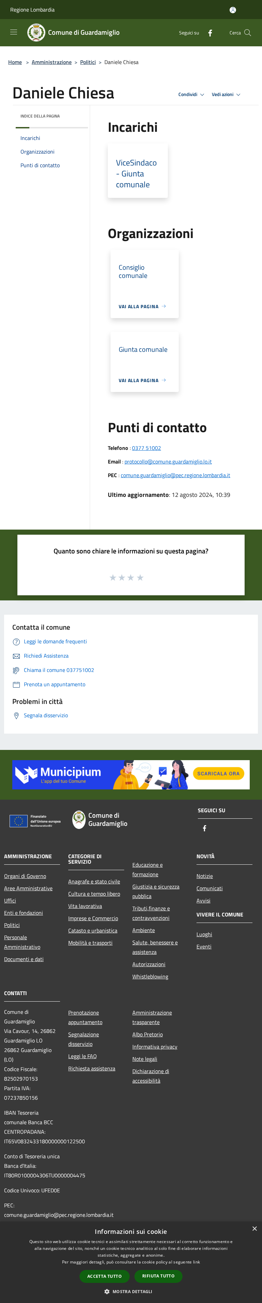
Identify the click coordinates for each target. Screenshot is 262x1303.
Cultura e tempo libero (94, 894)
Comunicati (209, 888)
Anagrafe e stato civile (94, 881)
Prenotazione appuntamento (85, 1017)
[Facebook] (207, 32)
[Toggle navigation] (14, 32)
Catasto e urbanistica (92, 930)
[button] (131, 1291)
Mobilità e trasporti (90, 943)
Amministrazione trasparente (152, 1017)
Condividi (188, 94)
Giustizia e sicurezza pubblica (155, 891)
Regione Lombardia (32, 9)
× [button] (254, 1228)
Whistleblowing (150, 976)
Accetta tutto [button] (104, 1276)
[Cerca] (248, 33)
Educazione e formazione (147, 869)
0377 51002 (146, 448)
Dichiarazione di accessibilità (150, 1076)
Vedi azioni (223, 94)
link (196, 1262)
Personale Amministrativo (22, 942)
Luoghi (204, 934)
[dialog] (131, 1262)
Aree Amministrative (28, 888)
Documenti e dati (24, 959)
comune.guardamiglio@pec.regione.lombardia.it (175, 475)
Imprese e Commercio (93, 918)
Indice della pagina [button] (40, 116)
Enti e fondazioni (23, 913)
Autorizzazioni (148, 964)
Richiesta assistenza (91, 1068)
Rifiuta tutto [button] (158, 1276)
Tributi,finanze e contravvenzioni (151, 913)
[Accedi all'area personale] (232, 10)
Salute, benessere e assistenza (155, 947)
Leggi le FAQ (82, 1056)
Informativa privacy (154, 1046)
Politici (88, 62)
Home (15, 62)
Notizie (204, 876)
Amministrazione (52, 62)
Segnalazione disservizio (83, 1039)
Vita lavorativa (85, 906)
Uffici (10, 900)
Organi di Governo (25, 876)
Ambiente (143, 930)
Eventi (204, 946)
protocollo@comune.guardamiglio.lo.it (168, 461)
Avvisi (203, 900)
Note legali (144, 1059)
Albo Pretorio (147, 1034)
